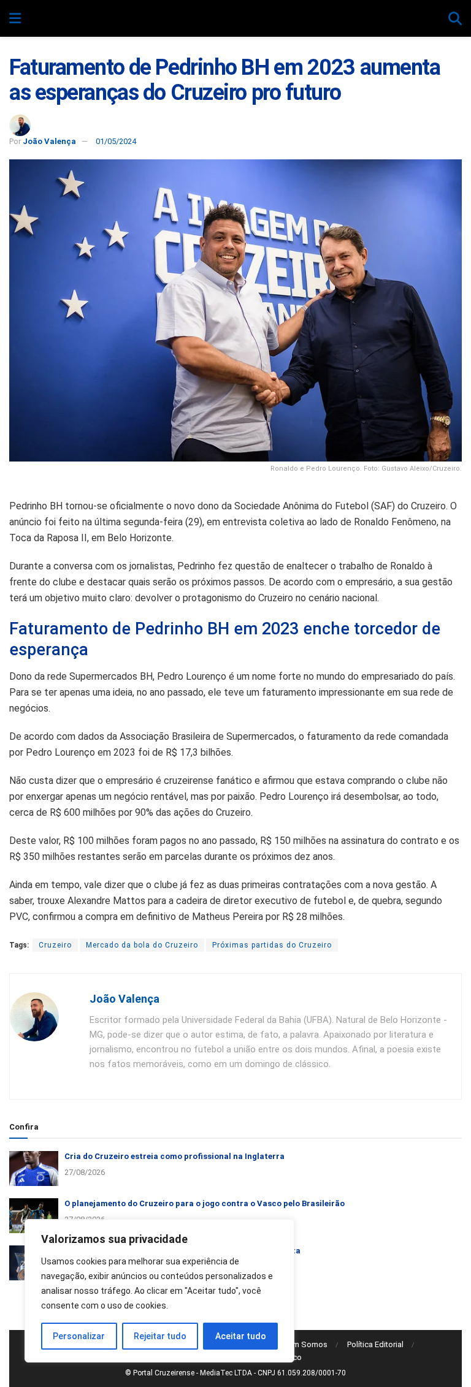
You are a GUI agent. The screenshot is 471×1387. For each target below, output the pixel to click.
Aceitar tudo (240, 1336)
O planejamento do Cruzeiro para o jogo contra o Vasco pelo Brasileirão (204, 1203)
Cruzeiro (55, 945)
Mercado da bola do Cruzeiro (142, 945)
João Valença (49, 141)
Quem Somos (302, 1344)
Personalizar (79, 1336)
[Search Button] (455, 19)
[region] (159, 1290)
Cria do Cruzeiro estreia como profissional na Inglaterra (174, 1156)
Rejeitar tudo (160, 1336)
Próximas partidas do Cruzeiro (272, 945)
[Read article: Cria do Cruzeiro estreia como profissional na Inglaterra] (33, 1168)
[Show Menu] (15, 19)
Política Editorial (375, 1344)
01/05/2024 (116, 141)
